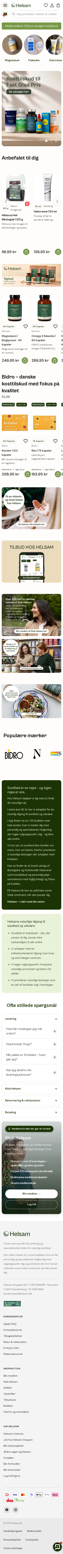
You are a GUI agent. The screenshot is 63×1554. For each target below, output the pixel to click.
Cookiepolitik (31, 1540)
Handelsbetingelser (13, 1531)
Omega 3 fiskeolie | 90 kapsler (43, 338)
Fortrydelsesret (13, 1329)
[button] (58, 5)
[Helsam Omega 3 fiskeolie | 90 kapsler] (44, 308)
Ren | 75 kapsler (41, 450)
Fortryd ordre (11, 1348)
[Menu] (5, 5)
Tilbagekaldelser (13, 1336)
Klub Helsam (11, 1381)
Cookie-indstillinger (13, 1548)
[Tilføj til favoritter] (25, 326)
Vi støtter (9, 1457)
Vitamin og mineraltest (16, 1411)
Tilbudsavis (10, 1399)
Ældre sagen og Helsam (17, 1451)
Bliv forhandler (12, 1463)
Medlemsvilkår (34, 1531)
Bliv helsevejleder (14, 1445)
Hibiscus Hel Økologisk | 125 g (12, 217)
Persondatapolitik (12, 1540)
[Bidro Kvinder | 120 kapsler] (15, 422)
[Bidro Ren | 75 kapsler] (44, 422)
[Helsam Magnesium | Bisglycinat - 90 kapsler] (15, 308)
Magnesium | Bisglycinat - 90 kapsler (12, 340)
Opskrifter (9, 1393)
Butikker (8, 1405)
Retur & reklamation (15, 1342)
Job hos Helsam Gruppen (18, 1439)
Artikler (8, 1387)
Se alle (6, 396)
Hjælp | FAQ (10, 1323)
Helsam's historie (13, 1433)
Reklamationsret (13, 1354)
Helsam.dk (17, 1523)
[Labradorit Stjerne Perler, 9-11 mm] (15, 187)
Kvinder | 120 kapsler (10, 453)
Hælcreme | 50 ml (45, 211)
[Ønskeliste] (46, 5)
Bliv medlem (31, 1193)
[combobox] (35, 14)
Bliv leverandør (12, 1469)
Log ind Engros (12, 1475)
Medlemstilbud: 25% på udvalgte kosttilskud (31, 26)
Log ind (31, 1204)
